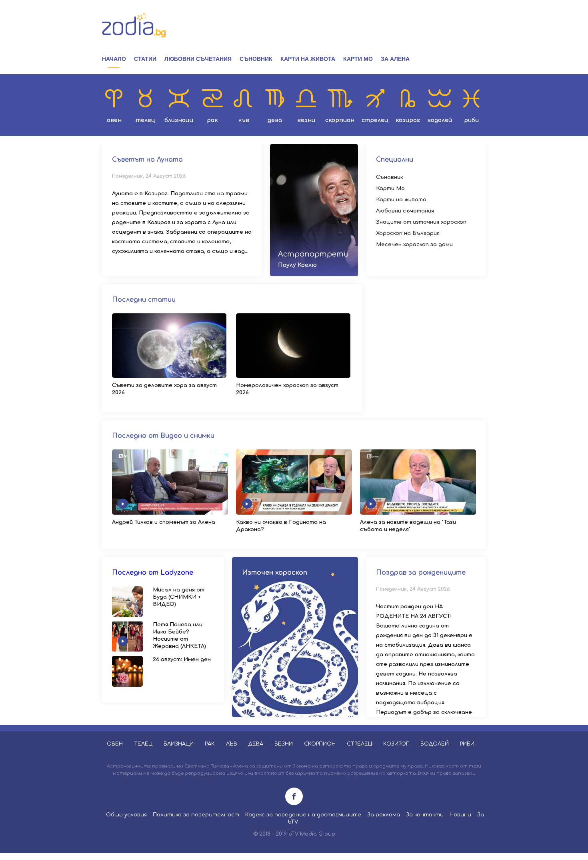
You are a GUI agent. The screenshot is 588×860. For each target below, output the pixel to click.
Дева (275, 120)
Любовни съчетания (198, 59)
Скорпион (339, 120)
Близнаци (178, 120)
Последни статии (144, 299)
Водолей (439, 120)
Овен (114, 120)
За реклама (383, 815)
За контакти (425, 815)
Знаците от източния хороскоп (421, 222)
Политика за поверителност (196, 815)
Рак (212, 120)
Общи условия (126, 815)
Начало (114, 59)
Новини (460, 815)
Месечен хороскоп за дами (414, 244)
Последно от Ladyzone (152, 572)
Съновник (256, 59)
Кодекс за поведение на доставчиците (303, 815)
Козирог (408, 120)
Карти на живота (307, 59)
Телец (145, 120)
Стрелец (375, 120)
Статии (145, 59)
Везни (306, 120)
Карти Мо (358, 59)
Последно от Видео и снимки (163, 435)
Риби (471, 120)
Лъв (243, 120)
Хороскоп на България (408, 233)
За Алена (395, 59)
